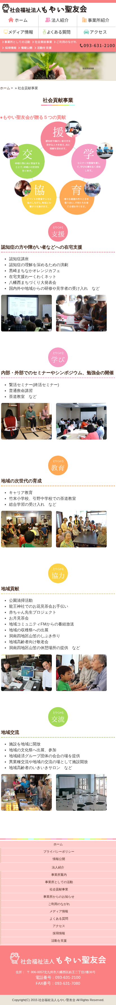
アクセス (59, 926)
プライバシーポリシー (58, 851)
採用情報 (59, 933)
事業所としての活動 (59, 882)
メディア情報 (59, 911)
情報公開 (59, 859)
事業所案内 (59, 874)
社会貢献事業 (59, 889)
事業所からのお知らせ (58, 896)
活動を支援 (59, 940)
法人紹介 (58, 867)
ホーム (5, 88)
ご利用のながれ (59, 904)
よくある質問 (59, 918)
